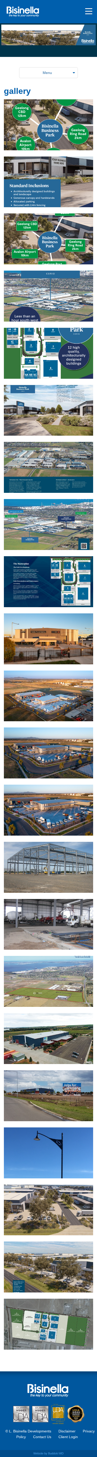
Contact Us (42, 1437)
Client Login (68, 1437)
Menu (47, 73)
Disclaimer (67, 1431)
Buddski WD (56, 1453)
